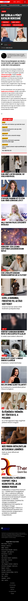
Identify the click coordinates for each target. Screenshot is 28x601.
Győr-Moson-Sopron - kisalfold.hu (9, 558)
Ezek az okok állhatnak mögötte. (10, 453)
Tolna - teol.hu (4, 574)
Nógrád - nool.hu (5, 568)
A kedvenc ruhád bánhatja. (11, 363)
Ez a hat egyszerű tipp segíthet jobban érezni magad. (13, 421)
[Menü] (25, 2)
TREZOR (8, 8)
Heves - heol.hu (5, 562)
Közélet (12, 583)
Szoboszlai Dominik (14, 5)
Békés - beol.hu (4, 547)
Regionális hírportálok (12, 541)
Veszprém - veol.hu (5, 578)
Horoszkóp (4, 5)
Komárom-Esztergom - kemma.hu (9, 566)
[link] (3, 171)
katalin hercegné (17, 25)
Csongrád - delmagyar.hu (7, 551)
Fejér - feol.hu (4, 556)
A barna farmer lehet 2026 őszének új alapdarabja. (12, 308)
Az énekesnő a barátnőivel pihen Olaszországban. (13, 388)
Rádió (12, 593)
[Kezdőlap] (5, 2)
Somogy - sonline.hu (6, 570)
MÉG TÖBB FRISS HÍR (6, 150)
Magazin (12, 587)
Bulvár (13, 589)
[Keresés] (22, 2)
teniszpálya (5, 22)
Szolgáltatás (12, 591)
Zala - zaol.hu (4, 580)
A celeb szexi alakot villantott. (12, 336)
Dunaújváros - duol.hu (6, 553)
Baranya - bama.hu (6, 545)
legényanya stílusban (7, 91)
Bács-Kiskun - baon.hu (6, 543)
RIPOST (3, 8)
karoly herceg (15, 22)
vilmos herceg (6, 25)
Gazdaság (12, 585)
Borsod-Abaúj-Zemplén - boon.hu (9, 549)
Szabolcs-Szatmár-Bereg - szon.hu (9, 572)
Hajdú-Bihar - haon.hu (6, 560)
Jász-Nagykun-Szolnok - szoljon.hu (9, 564)
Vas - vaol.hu (4, 576)
